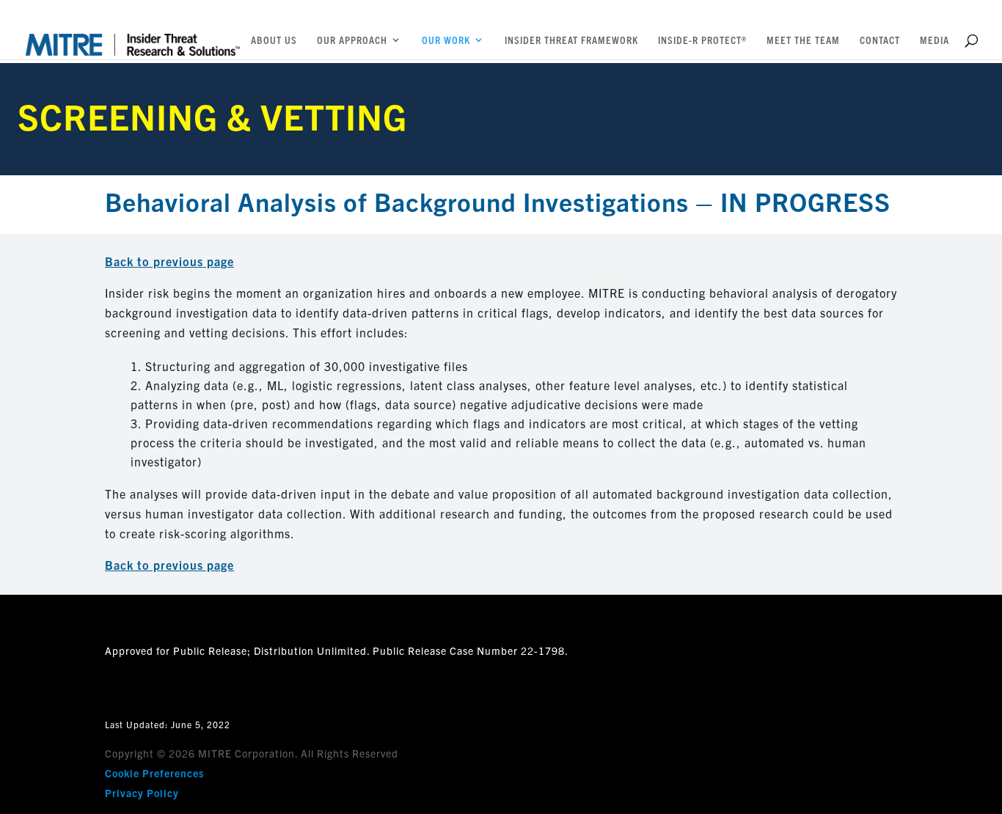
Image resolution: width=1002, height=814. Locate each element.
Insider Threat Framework (571, 40)
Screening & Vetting (212, 115)
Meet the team (803, 40)
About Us (274, 40)
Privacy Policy (142, 792)
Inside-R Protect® (702, 40)
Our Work (446, 40)
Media (934, 40)
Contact (880, 40)
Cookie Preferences (154, 773)
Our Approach (352, 40)
